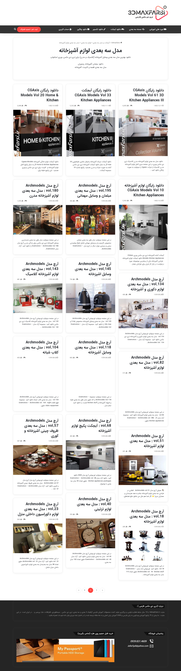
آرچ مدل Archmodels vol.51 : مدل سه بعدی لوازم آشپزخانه (147, 441)
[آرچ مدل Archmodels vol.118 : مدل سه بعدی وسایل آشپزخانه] (90, 376)
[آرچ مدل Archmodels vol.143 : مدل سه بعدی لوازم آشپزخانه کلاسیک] (37, 298)
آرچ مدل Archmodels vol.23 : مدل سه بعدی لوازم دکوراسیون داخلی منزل (38, 509)
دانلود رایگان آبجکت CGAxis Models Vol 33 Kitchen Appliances (93, 95)
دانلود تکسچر (98, 29)
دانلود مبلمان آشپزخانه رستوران (90, 64)
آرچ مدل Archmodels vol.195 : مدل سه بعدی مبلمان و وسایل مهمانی (93, 191)
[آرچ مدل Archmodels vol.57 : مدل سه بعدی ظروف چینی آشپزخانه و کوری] (37, 460)
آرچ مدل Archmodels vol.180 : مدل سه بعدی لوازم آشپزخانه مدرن (40, 191)
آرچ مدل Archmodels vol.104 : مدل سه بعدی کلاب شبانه (40, 347)
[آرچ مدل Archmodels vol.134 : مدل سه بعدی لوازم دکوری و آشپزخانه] (143, 313)
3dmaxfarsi (115, 42)
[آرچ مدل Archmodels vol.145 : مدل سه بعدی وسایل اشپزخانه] (90, 298)
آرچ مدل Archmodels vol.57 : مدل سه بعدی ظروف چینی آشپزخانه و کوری (41, 428)
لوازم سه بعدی (86, 42)
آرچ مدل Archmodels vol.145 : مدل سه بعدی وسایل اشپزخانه (93, 269)
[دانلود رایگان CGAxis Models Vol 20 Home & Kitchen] (37, 133)
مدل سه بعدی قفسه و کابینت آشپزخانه (90, 67)
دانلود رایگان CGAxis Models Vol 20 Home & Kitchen (39, 95)
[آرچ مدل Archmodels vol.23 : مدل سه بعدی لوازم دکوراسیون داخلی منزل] (37, 538)
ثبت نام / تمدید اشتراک (28, 29)
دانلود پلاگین (82, 29)
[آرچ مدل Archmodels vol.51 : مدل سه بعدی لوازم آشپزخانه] (143, 470)
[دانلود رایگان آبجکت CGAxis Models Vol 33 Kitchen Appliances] (90, 133)
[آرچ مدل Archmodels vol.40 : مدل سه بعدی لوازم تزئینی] (90, 533)
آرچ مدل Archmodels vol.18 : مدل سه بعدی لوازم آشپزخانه (147, 516)
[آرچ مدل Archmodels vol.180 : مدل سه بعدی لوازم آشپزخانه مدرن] (37, 220)
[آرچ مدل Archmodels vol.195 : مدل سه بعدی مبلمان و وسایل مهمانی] (90, 220)
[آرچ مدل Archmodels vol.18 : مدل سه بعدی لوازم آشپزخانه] (143, 545)
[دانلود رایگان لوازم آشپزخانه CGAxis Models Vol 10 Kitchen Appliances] (143, 227)
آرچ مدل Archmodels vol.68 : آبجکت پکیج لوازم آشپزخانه (91, 426)
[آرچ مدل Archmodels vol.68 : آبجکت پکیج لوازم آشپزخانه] (90, 455)
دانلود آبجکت (116, 29)
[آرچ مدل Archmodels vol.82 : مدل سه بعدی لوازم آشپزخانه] (143, 392)
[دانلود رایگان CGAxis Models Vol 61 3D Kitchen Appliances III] (143, 133)
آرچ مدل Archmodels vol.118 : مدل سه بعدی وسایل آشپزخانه (93, 347)
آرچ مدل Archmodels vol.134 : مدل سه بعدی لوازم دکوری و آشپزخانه (146, 284)
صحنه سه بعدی (135, 29)
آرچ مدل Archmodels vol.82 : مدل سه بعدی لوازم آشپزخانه (147, 362)
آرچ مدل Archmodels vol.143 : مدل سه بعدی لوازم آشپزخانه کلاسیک (40, 269)
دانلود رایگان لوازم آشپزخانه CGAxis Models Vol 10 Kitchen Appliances (144, 190)
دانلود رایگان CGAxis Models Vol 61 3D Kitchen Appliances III (146, 95)
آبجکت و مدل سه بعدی (101, 42)
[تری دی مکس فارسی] (148, 12)
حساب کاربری (64, 29)
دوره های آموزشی (156, 29)
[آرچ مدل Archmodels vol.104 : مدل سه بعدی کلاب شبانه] (37, 376)
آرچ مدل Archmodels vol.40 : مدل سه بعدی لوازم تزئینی (94, 504)
